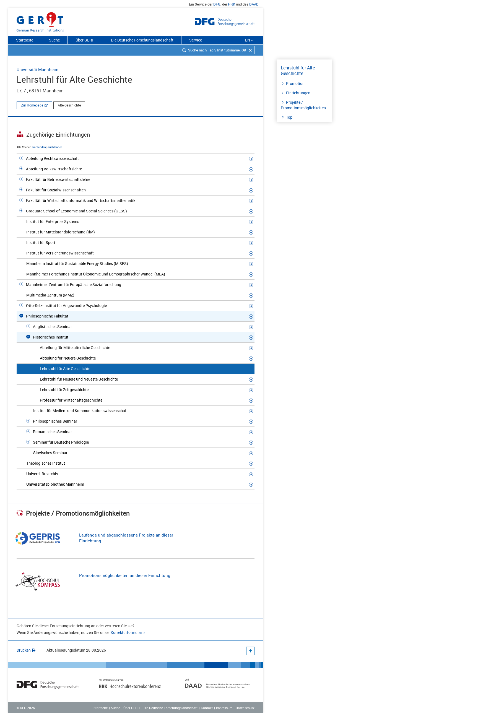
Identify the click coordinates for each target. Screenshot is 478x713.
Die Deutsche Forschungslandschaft (142, 40)
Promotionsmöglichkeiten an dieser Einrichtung (124, 575)
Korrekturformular (126, 632)
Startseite (24, 40)
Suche (54, 40)
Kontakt (207, 708)
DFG (216, 4)
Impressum (224, 708)
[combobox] (217, 50)
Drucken (24, 650)
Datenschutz (245, 708)
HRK (231, 4)
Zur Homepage (32, 105)
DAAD (254, 4)
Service (195, 40)
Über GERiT (85, 40)
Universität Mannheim (37, 69)
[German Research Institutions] (40, 21)
